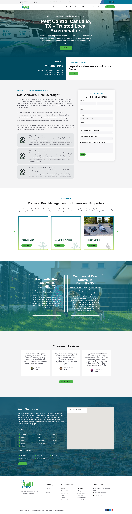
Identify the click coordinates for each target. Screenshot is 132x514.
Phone (82, 116)
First (81, 106)
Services (55, 7)
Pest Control (66, 7)
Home (39, 7)
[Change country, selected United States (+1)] (81, 118)
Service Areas (97, 7)
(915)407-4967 (53, 66)
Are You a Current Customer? (89, 130)
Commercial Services (82, 7)
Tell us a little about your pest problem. (92, 142)
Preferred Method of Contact (89, 136)
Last (98, 106)
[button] (14, 232)
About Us (46, 7)
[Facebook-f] (110, 2)
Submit (83, 154)
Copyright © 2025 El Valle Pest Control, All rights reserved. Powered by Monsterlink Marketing (42, 510)
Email (82, 109)
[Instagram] (113, 2)
